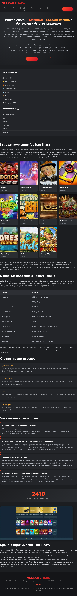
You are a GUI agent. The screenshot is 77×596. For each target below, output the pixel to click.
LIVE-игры (4, 10)
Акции (24, 10)
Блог (20, 10)
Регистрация (67, 9)
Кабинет (56, 9)
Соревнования (47, 10)
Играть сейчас (32, 58)
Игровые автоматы (32, 10)
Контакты (40, 10)
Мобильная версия (13, 10)
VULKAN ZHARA (13, 3)
